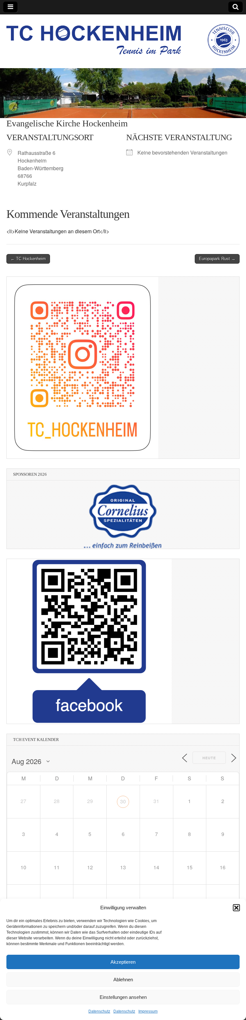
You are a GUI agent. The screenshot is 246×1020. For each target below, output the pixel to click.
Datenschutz (99, 1011)
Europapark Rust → (217, 258)
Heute (209, 757)
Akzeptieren (123, 962)
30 (123, 801)
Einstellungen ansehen (123, 997)
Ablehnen (123, 979)
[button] (236, 907)
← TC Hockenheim (28, 258)
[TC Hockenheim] (123, 36)
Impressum (148, 1011)
